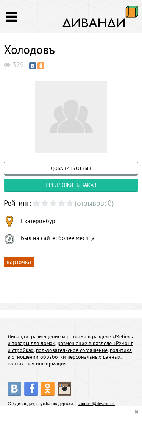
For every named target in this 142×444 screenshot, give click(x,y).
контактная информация (37, 363)
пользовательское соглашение (72, 350)
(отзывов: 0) (94, 203)
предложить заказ (71, 185)
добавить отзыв (71, 168)
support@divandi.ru (96, 403)
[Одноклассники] (40, 65)
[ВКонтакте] (32, 65)
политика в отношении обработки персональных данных (70, 353)
